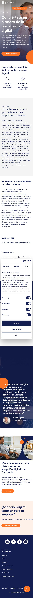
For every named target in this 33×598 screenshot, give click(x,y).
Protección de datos (23, 588)
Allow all (16, 323)
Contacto (4, 562)
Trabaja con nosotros (8, 576)
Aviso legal (5, 588)
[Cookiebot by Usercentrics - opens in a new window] (23, 261)
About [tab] (27, 266)
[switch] (28, 303)
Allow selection (17, 329)
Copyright (12, 588)
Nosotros (4, 555)
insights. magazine (7, 569)
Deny (16, 335)
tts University (5, 573)
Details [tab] (16, 266)
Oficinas (4, 559)
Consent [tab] (6, 266)
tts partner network (7, 566)
